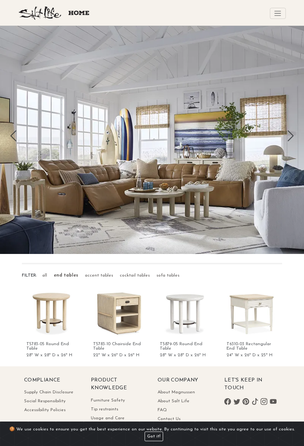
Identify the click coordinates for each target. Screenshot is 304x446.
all (44, 275)
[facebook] (227, 402)
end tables (66, 275)
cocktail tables (135, 275)
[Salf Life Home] (56, 19)
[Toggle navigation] (278, 13)
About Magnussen (176, 392)
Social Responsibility (45, 401)
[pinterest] (237, 402)
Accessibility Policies (45, 410)
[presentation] (13, 142)
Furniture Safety (108, 400)
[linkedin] (255, 402)
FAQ (162, 410)
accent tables (99, 275)
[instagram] (264, 402)
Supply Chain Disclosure (48, 392)
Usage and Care (108, 418)
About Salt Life (173, 401)
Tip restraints (104, 409)
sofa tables (167, 275)
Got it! (154, 436)
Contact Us (169, 419)
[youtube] (273, 402)
